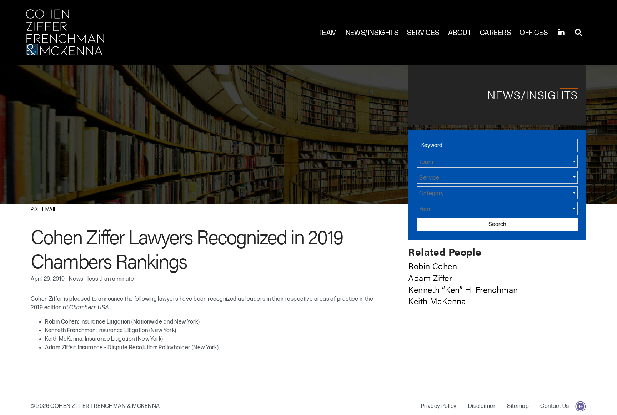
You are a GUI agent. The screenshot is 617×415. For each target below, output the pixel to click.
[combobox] (497, 161)
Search (497, 224)
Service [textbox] (429, 178)
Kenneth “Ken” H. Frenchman (463, 289)
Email (49, 209)
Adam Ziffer (430, 277)
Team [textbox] (426, 162)
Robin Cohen (432, 266)
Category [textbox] (431, 194)
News (76, 279)
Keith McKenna (437, 301)
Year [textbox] (425, 209)
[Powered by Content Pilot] (580, 406)
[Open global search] (578, 32)
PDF (35, 209)
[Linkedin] (561, 33)
